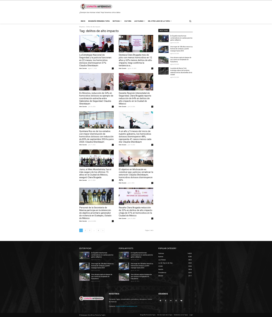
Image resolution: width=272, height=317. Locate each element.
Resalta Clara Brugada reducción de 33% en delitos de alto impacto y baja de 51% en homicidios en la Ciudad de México (135, 211)
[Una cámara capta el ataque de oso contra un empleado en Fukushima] (163, 60)
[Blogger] (160, 301)
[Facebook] (166, 301)
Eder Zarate (83, 68)
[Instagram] (176, 301)
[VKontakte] (181, 301)
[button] (190, 21)
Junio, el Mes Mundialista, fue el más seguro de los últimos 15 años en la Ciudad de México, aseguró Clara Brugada (95, 173)
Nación (82, 204)
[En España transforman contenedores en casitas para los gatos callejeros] (163, 38)
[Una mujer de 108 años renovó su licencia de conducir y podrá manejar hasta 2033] (163, 49)
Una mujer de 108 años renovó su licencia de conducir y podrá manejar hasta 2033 (181, 49)
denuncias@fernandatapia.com (126, 306)
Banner (82, 51)
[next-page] (103, 230)
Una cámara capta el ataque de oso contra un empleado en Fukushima (180, 60)
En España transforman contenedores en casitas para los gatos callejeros (181, 38)
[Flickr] (171, 301)
